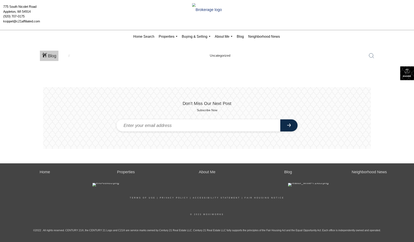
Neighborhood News (264, 36)
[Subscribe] (289, 125)
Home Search (143, 36)
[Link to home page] (207, 10)
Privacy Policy (174, 198)
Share (407, 76)
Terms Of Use (142, 198)
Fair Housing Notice (264, 198)
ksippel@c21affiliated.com (21, 21)
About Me (224, 39)
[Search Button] (371, 56)
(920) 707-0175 (14, 16)
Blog (240, 36)
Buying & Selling (197, 39)
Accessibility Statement (216, 198)
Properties (169, 39)
